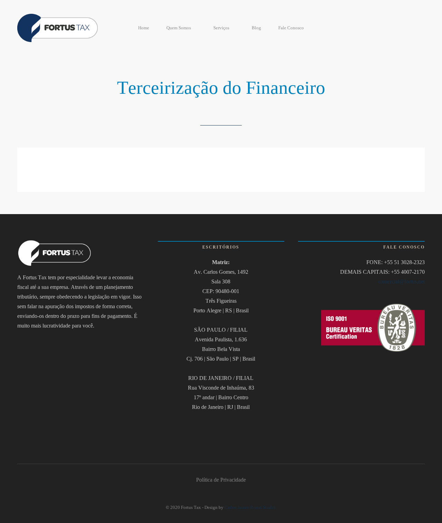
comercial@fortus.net (401, 281)
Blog (256, 27)
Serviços (221, 27)
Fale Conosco (291, 27)
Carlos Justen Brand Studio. (250, 507)
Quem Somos (178, 27)
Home (143, 27)
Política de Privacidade (221, 480)
